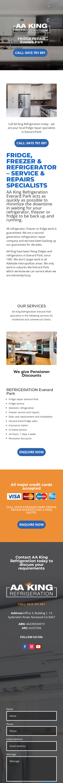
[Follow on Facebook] (25, 653)
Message (11, 761)
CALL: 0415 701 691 (30, 56)
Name (9, 716)
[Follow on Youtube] (38, 653)
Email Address (14, 746)
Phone (9, 731)
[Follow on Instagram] (31, 653)
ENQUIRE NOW (31, 458)
